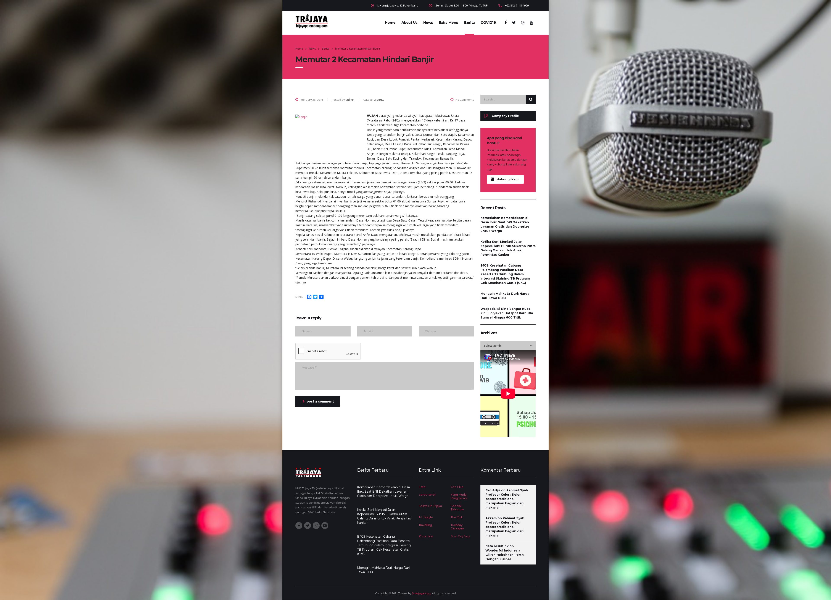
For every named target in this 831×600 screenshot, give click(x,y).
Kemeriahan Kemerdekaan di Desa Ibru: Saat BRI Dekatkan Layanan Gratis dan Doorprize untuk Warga (504, 224)
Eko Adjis (492, 490)
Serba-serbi (427, 494)
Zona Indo (426, 536)
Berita (469, 23)
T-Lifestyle (426, 517)
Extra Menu (448, 23)
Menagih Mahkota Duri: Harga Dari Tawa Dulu (504, 296)
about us (409, 23)
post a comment (320, 401)
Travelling (425, 525)
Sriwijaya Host (421, 593)
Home (390, 23)
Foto (422, 486)
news (428, 23)
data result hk (497, 546)
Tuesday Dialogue (457, 526)
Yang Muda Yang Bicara (459, 496)
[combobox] (508, 345)
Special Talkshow (457, 507)
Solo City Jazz (460, 536)
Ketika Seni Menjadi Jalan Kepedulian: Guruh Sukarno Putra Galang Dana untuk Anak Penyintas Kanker (508, 248)
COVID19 (488, 23)
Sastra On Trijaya (430, 506)
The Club (457, 517)
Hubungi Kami (507, 179)
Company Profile (505, 116)
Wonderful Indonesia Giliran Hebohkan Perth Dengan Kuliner (504, 554)
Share (299, 296)
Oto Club (457, 486)
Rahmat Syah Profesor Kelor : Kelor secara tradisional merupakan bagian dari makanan (506, 498)
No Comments (465, 100)
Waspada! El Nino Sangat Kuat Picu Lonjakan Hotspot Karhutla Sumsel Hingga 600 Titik (506, 313)
